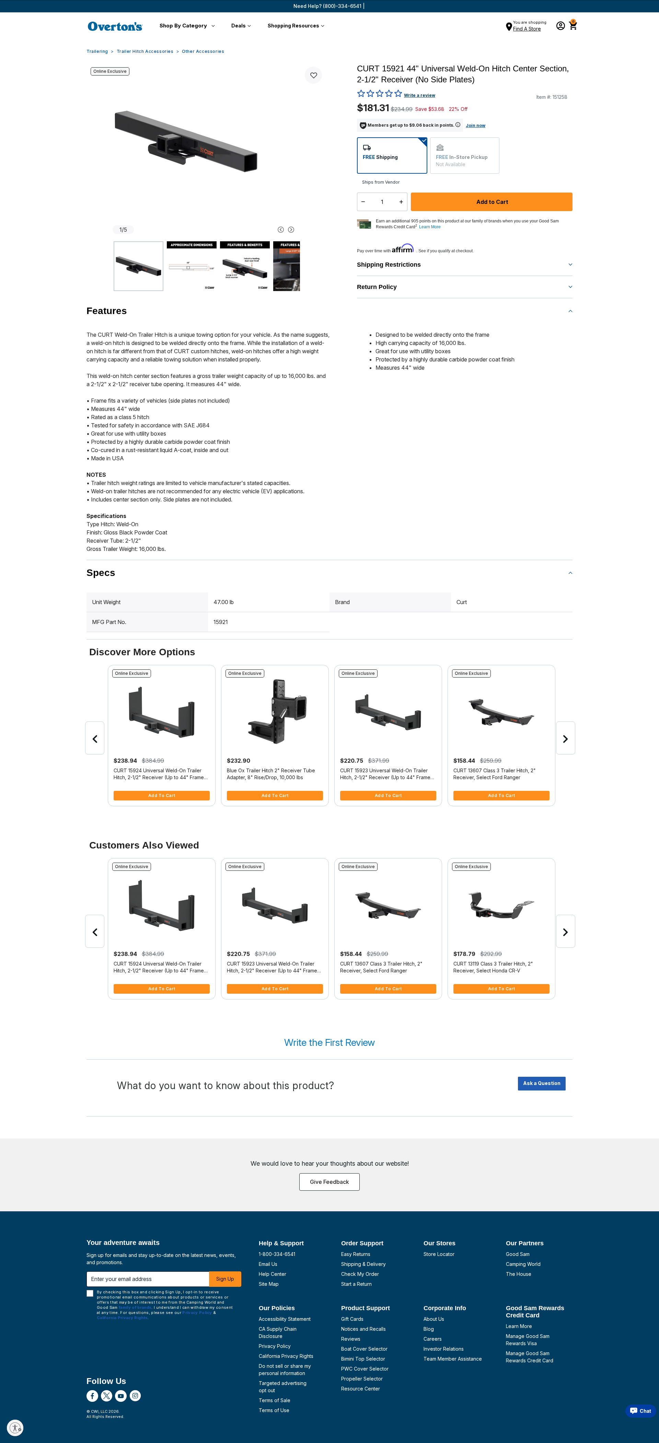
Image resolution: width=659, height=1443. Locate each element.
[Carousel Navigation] (255, 229)
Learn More (519, 1326)
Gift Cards (352, 1319)
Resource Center (360, 1389)
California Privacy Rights (286, 1356)
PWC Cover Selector (365, 1369)
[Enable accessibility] (15, 1428)
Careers (433, 1339)
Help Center (272, 1274)
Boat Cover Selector (364, 1349)
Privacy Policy (275, 1346)
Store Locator (439, 1254)
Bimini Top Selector (363, 1359)
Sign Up (225, 1279)
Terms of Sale (274, 1400)
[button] (186, 26)
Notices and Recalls (363, 1329)
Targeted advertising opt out (283, 1386)
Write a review (419, 95)
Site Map (269, 1284)
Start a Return (356, 1284)
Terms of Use (274, 1410)
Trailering (97, 51)
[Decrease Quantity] (361, 202)
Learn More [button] (430, 226)
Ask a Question (541, 1083)
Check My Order (360, 1274)
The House (518, 1274)
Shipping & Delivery (363, 1264)
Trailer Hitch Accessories (145, 51)
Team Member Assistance (453, 1359)
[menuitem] (186, 26)
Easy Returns (355, 1254)
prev (94, 738)
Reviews (350, 1339)
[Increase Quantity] (402, 202)
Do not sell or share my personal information (285, 1369)
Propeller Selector (362, 1379)
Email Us (268, 1264)
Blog (429, 1329)
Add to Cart (491, 201)
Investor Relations (444, 1349)
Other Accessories (203, 51)
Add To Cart (161, 795)
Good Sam (518, 1254)
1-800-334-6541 (277, 1254)
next (565, 738)
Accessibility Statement (285, 1319)
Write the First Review (329, 1042)
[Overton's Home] (115, 26)
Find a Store (527, 29)
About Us (434, 1319)
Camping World (523, 1264)
